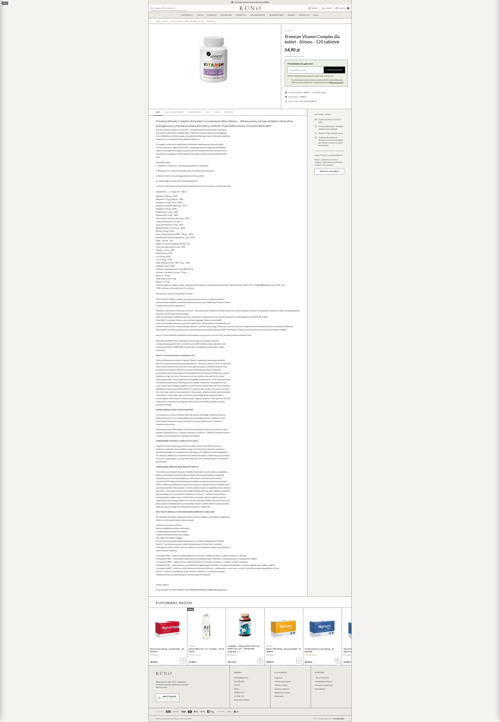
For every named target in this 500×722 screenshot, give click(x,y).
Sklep (158, 21)
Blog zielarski (320, 689)
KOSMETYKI (239, 696)
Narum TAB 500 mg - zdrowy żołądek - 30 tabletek (283, 650)
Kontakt (320, 673)
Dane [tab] (207, 112)
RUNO (250, 8)
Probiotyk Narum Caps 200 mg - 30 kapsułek (319, 650)
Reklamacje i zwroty (282, 693)
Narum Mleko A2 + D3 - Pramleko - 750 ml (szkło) (206, 650)
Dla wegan (226, 15)
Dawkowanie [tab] (194, 112)
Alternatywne (276, 15)
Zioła (200, 15)
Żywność (212, 15)
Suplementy (187, 15)
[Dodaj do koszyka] (183, 660)
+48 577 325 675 (322, 678)
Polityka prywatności (336, 82)
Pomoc (315, 8)
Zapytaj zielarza (329, 171)
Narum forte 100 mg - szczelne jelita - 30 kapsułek (167, 650)
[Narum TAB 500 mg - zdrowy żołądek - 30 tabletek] (284, 626)
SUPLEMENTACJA (241, 678)
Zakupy (238, 673)
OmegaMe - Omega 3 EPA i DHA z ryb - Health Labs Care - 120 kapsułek (243, 647)
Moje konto (279, 696)
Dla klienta (281, 673)
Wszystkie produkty (241, 700)
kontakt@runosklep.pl (323, 681)
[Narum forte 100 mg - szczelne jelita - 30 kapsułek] (168, 626)
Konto (329, 8)
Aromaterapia (258, 15)
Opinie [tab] (217, 112)
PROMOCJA (239, 693)
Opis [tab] (158, 112)
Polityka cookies (281, 685)
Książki (291, 15)
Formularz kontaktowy (323, 685)
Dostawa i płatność (282, 689)
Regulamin (279, 678)
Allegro (165, 21)
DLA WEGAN (239, 681)
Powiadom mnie (334, 70)
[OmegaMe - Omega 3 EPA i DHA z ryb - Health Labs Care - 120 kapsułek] (245, 625)
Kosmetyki (241, 15)
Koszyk (344, 8)
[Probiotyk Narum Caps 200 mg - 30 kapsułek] (322, 626)
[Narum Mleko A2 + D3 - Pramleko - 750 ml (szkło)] (206, 626)
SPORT (237, 685)
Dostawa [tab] (229, 112)
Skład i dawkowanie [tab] (174, 112)
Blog (316, 15)
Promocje (304, 15)
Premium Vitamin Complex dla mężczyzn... (208, 590)
